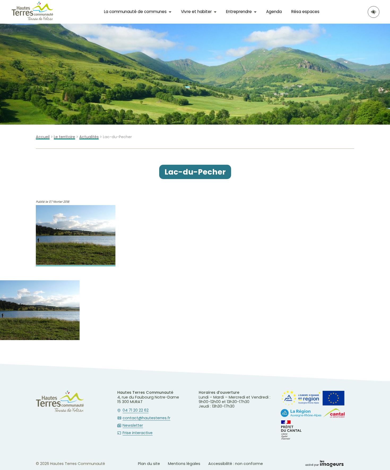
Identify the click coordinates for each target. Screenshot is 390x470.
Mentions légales (184, 463)
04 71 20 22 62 (136, 410)
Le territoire (64, 136)
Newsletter (133, 425)
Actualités (89, 136)
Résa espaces (305, 11)
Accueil (43, 136)
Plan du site (149, 463)
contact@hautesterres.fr (146, 418)
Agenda (274, 11)
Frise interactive (138, 433)
